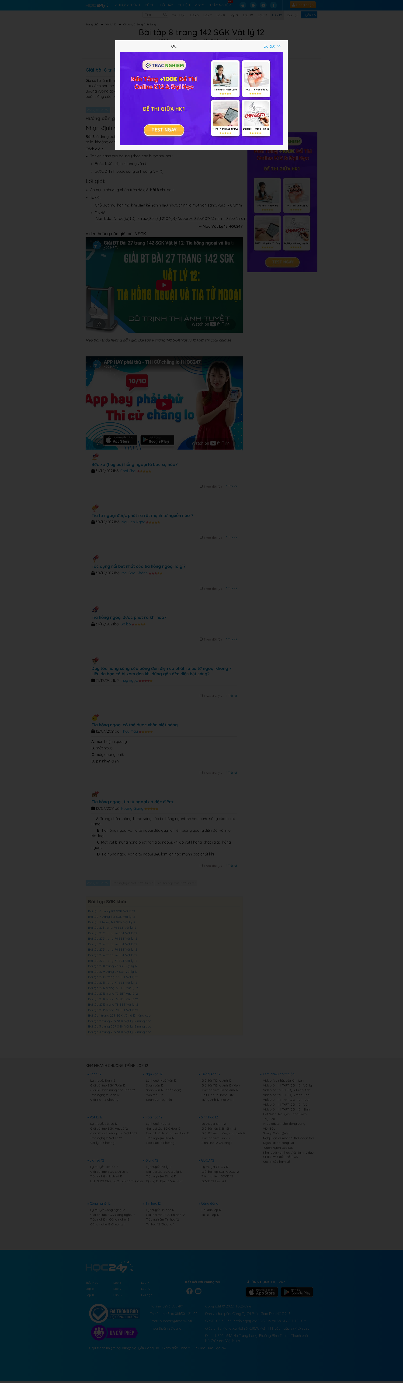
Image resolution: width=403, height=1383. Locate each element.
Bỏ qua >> (272, 46)
